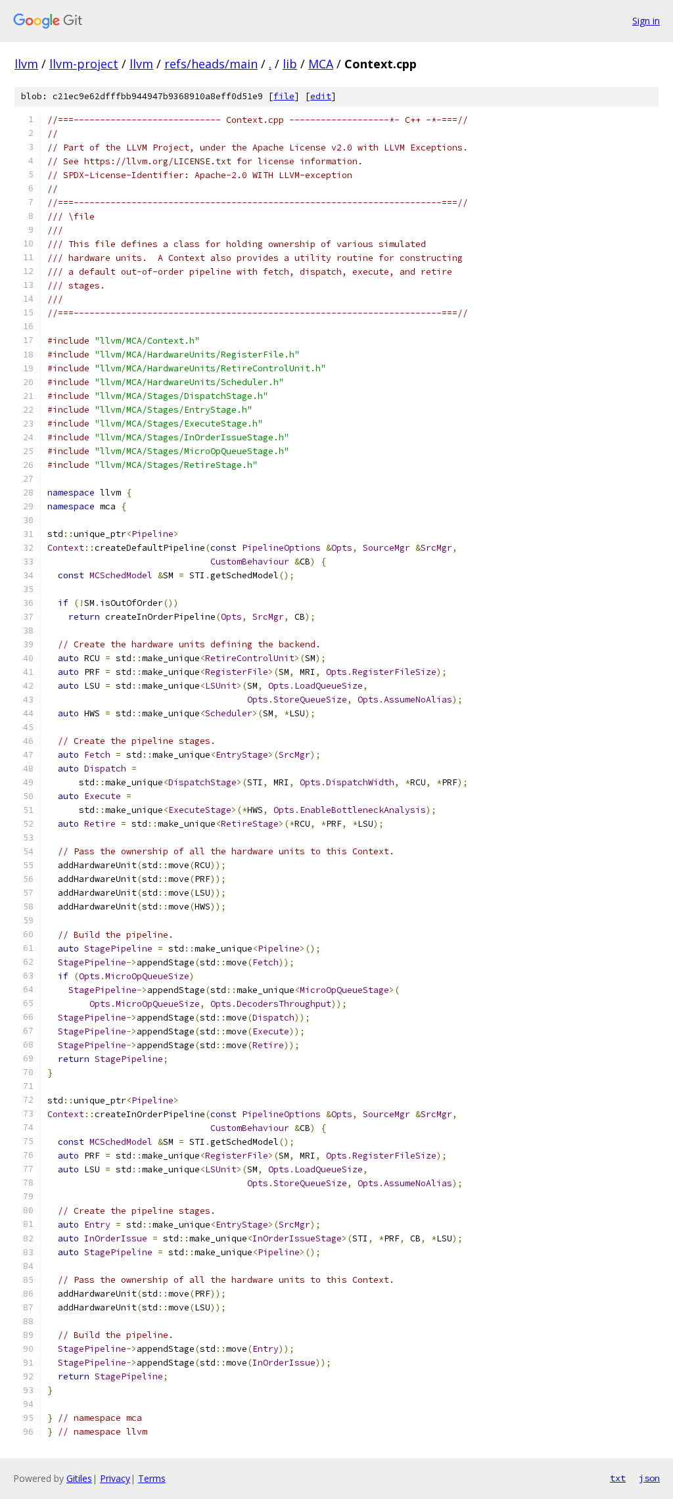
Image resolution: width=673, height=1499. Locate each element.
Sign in (646, 20)
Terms (152, 1478)
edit (320, 96)
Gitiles (79, 1478)
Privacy (115, 1478)
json (649, 1478)
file (283, 96)
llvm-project (83, 64)
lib (290, 64)
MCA (320, 64)
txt (618, 1478)
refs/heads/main (211, 64)
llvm (26, 64)
